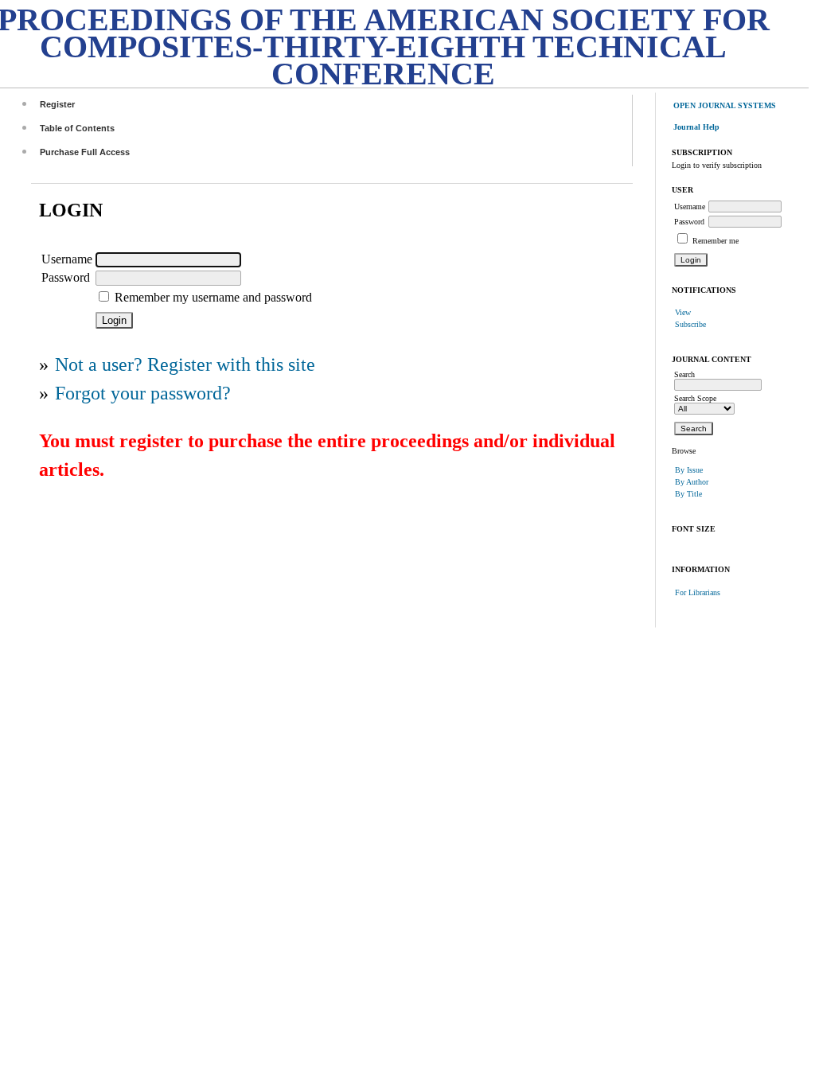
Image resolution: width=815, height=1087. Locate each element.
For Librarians (697, 592)
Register (57, 104)
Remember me (715, 240)
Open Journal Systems (724, 105)
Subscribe (690, 324)
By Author (691, 481)
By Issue (689, 470)
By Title (688, 493)
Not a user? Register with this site (185, 364)
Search (684, 374)
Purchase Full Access (85, 152)
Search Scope (695, 398)
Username (689, 206)
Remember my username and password (213, 297)
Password (689, 221)
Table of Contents (77, 128)
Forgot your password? (143, 393)
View (683, 312)
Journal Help (696, 127)
